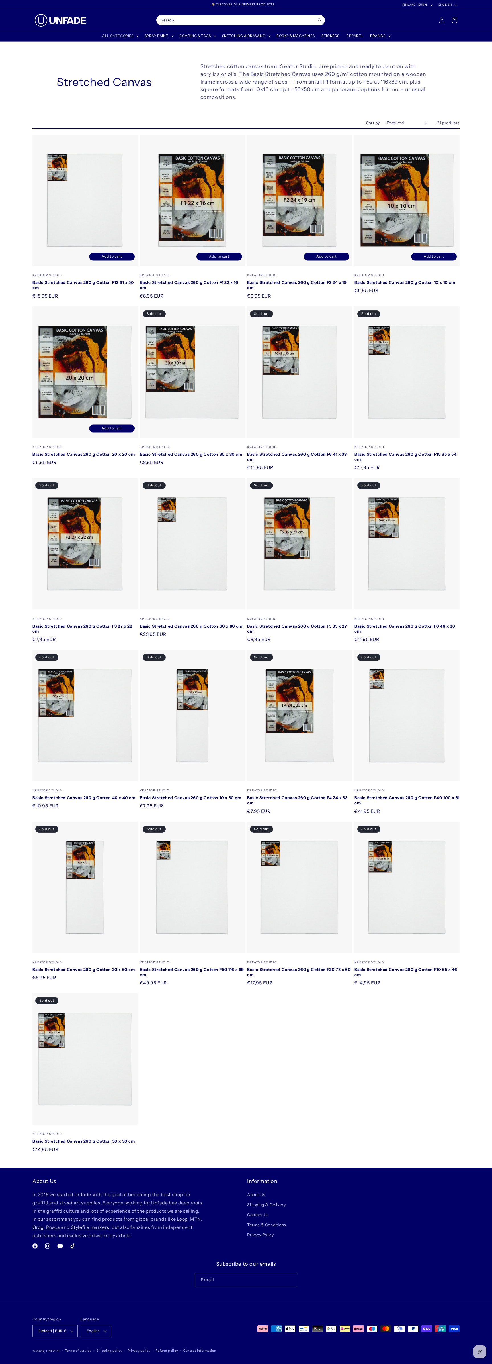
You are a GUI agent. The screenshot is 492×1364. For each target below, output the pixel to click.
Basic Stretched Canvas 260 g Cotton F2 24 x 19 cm (297, 285)
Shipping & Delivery (266, 1204)
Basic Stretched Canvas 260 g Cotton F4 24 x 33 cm (297, 800)
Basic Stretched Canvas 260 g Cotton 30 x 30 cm (191, 454)
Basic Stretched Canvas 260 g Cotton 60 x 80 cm (191, 626)
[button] (120, 36)
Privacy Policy (260, 1234)
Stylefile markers (89, 1227)
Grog (38, 1227)
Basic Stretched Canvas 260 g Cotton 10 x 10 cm (404, 282)
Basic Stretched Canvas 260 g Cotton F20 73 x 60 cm (299, 972)
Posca (52, 1227)
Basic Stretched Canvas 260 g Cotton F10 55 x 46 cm (405, 972)
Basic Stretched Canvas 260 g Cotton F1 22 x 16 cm (189, 285)
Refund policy (166, 1351)
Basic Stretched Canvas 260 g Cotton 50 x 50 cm (83, 1141)
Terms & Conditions (266, 1224)
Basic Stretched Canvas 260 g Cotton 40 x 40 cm (84, 797)
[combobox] (240, 20)
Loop (182, 1219)
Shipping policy (109, 1351)
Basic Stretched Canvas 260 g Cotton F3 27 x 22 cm (82, 629)
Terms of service (78, 1351)
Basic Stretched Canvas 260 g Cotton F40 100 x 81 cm (407, 800)
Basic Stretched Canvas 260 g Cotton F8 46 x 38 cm (404, 629)
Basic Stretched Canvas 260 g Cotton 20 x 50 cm (83, 969)
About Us (256, 1194)
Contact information (199, 1351)
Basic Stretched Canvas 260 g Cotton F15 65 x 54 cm (405, 457)
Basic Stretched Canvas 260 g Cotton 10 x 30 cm (190, 797)
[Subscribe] (290, 1279)
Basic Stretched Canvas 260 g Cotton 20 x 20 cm (83, 454)
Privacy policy (139, 1351)
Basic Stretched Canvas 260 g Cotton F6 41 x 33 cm (297, 457)
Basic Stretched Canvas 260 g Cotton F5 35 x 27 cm (297, 629)
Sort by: (373, 122)
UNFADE (53, 1351)
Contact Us (258, 1214)
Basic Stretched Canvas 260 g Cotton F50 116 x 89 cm (192, 972)
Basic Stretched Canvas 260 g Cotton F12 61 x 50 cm (83, 285)
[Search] (320, 20)
